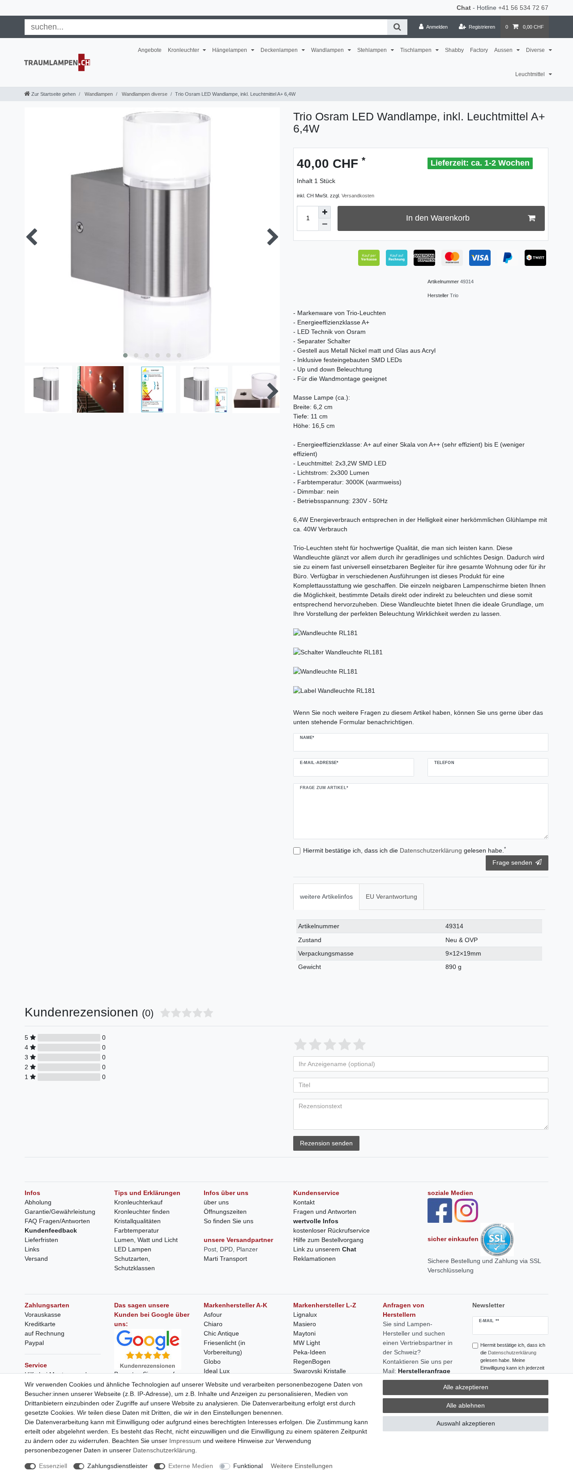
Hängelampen (230, 50)
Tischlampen (416, 50)
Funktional (248, 1465)
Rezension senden (326, 1143)
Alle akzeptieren (465, 1387)
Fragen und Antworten (324, 1211)
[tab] (326, 897)
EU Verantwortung (391, 896)
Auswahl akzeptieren (465, 1423)
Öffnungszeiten (225, 1211)
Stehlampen (372, 50)
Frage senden (512, 862)
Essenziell (53, 1465)
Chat (464, 7)
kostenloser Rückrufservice (331, 1230)
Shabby (454, 50)
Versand (36, 1258)
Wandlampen (328, 50)
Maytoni (304, 1333)
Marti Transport (225, 1258)
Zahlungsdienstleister (117, 1465)
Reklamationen (314, 1258)
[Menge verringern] (324, 224)
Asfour (213, 1314)
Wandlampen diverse (143, 94)
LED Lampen (132, 1249)
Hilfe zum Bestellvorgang (328, 1239)
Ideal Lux (217, 1371)
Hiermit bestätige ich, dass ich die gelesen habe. (404, 850)
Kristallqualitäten (137, 1221)
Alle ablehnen (465, 1405)
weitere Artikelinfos (326, 896)
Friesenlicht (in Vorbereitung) (224, 1347)
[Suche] (397, 27)
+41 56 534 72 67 (523, 7)
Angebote (150, 50)
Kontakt (304, 1202)
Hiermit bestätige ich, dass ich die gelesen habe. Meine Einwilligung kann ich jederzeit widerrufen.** (512, 1360)
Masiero (304, 1324)
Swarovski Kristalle (319, 1371)
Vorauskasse (43, 1314)
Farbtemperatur (136, 1230)
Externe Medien (190, 1465)
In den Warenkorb (438, 217)
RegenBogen (311, 1361)
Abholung (38, 1202)
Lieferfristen (41, 1239)
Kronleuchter (184, 50)
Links (32, 1249)
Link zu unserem (324, 1249)
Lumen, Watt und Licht (146, 1239)
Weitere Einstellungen (302, 1465)
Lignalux (305, 1314)
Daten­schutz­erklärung (164, 1450)
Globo (212, 1361)
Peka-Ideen (309, 1352)
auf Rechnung (44, 1333)
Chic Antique (221, 1333)
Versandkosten (358, 195)
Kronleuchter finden (142, 1211)
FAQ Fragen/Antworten (57, 1221)
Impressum (185, 1440)
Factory (479, 50)
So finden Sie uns (228, 1221)
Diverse (536, 50)
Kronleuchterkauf (138, 1202)
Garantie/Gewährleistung (60, 1211)
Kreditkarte (40, 1324)
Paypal (34, 1342)
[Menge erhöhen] (324, 212)
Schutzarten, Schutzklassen (134, 1263)
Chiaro (213, 1324)
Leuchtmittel (530, 74)
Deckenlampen (280, 50)
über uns (216, 1202)
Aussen (504, 50)
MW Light (306, 1342)
